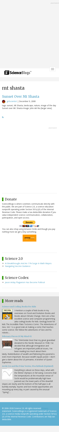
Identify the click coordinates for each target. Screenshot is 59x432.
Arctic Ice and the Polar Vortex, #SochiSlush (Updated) (27, 366)
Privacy (45, 408)
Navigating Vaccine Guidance (17, 266)
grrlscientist (12, 101)
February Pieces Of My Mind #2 (17, 336)
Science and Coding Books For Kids (19, 306)
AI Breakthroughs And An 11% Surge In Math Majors (28, 263)
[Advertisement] (29, 34)
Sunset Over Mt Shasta (20, 96)
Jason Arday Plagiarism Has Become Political (25, 282)
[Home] (18, 73)
